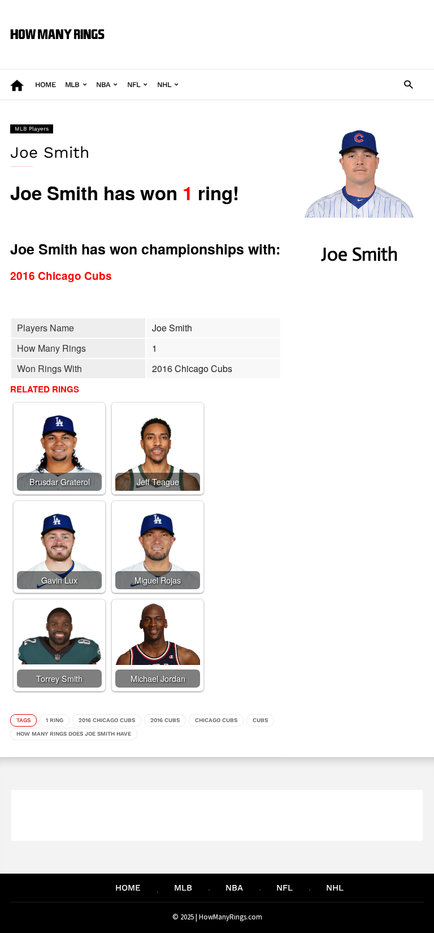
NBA (103, 84)
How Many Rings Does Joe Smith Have (73, 734)
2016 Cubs (165, 720)
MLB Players (32, 129)
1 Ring (54, 720)
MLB (72, 84)
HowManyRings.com (230, 917)
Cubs (260, 720)
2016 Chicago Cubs (107, 720)
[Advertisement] (270, 26)
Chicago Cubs (216, 720)
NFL (134, 84)
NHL (164, 84)
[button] (408, 84)
